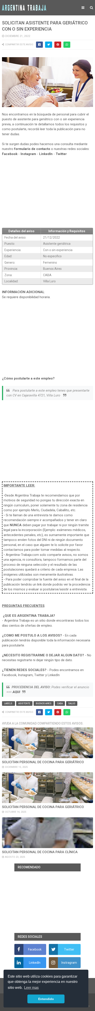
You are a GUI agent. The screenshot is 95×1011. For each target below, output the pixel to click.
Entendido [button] (46, 999)
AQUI (16, 692)
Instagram (28, 154)
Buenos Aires (43, 703)
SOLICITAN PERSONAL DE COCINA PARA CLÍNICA (40, 852)
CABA (60, 703)
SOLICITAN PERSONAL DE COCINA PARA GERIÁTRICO (43, 762)
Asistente (24, 703)
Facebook (9, 154)
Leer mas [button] (31, 987)
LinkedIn (46, 154)
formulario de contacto (32, 149)
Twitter (61, 154)
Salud (71, 703)
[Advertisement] (47, 192)
